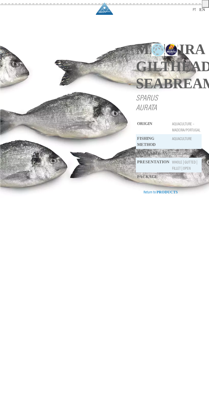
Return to (160, 191)
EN (202, 9)
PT (194, 9)
